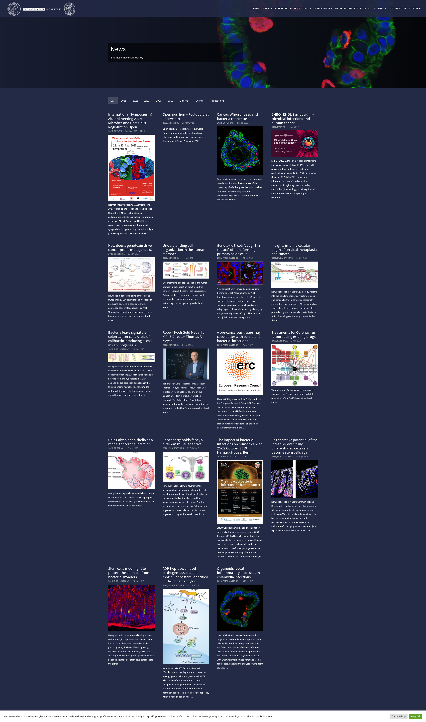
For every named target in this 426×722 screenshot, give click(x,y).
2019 (219, 456)
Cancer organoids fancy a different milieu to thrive (183, 441)
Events (118, 131)
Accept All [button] (415, 716)
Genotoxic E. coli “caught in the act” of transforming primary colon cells (238, 249)
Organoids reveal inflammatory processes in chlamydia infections (238, 572)
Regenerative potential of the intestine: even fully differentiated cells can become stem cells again (294, 446)
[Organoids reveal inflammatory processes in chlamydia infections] (240, 608)
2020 (110, 349)
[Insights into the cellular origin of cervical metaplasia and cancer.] (294, 275)
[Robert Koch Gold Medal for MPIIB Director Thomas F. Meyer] (186, 364)
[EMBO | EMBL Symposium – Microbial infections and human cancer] (294, 143)
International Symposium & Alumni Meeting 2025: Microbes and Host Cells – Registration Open (130, 120)
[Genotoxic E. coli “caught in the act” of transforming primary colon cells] (240, 273)
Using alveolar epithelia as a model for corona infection (130, 441)
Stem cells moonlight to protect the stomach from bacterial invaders (128, 572)
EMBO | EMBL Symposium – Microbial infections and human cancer (292, 118)
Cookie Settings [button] (399, 716)
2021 (110, 253)
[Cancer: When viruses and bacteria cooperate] (240, 150)
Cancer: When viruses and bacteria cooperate (237, 116)
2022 (165, 122)
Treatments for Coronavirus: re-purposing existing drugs (294, 334)
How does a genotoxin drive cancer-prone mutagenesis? (130, 247)
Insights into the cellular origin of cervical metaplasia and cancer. (294, 249)
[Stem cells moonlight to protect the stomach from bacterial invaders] (131, 608)
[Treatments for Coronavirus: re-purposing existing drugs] (294, 365)
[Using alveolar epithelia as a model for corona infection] (131, 470)
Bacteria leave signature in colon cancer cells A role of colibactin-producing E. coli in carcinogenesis (130, 338)
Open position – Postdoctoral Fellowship (186, 116)
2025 (110, 131)
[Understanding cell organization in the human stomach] (186, 270)
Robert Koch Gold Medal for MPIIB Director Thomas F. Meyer (184, 336)
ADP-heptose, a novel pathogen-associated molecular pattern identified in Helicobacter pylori (185, 574)
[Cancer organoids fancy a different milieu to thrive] (186, 467)
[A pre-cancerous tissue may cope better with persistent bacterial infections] (240, 372)
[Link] (41, 9)
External (173, 122)
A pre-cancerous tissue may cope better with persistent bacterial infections (239, 336)
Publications (230, 257)
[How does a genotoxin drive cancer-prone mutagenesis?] (131, 274)
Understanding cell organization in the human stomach (184, 249)
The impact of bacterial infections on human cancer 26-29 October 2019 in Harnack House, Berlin (239, 446)
